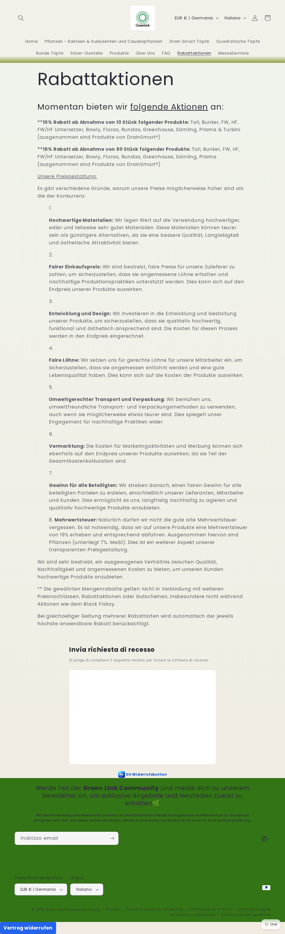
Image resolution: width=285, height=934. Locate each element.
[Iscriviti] (112, 838)
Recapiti (113, 909)
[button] (20, 18)
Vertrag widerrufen (28, 928)
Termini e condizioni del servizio (154, 909)
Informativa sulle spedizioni (246, 914)
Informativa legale (254, 909)
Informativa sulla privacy (193, 914)
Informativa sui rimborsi (210, 909)
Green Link (55, 909)
